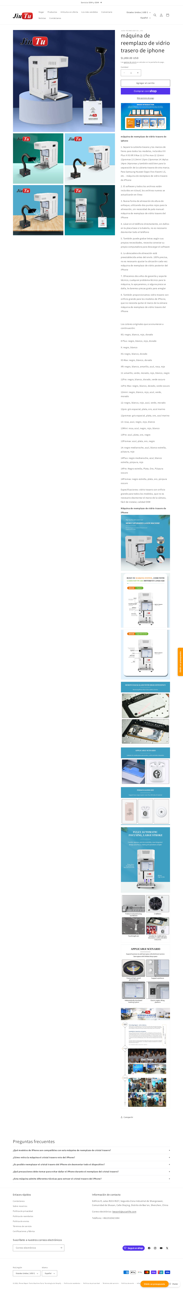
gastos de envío (130, 62)
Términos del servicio (111, 1283)
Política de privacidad (23, 1211)
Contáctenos (19, 1201)
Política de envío (127, 1283)
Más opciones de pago (145, 98)
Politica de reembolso (23, 1216)
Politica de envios (21, 1221)
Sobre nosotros (20, 1206)
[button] (155, 15)
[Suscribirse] (61, 1247)
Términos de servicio (22, 1226)
